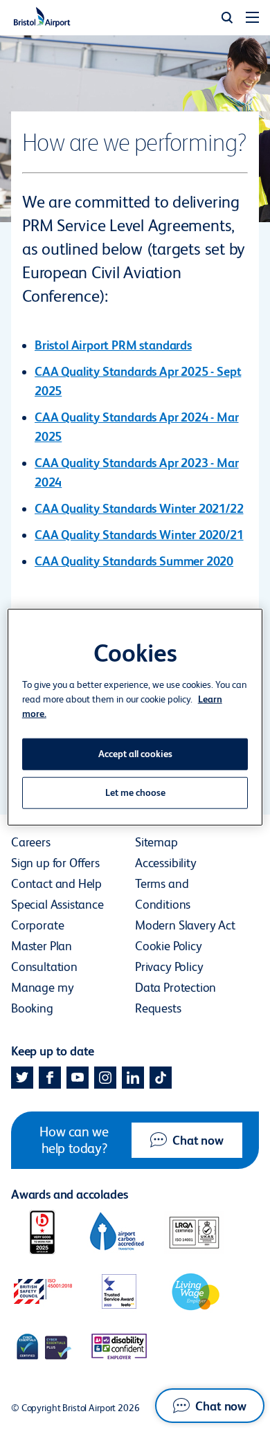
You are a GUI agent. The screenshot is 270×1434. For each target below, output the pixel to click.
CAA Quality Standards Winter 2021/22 (139, 508)
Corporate (37, 925)
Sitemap (156, 842)
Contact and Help (56, 883)
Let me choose (135, 792)
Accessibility (166, 862)
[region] (135, 717)
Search (227, 17)
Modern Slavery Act (185, 925)
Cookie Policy (168, 945)
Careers (31, 842)
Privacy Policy (169, 966)
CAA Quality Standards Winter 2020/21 (139, 534)
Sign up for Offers (55, 862)
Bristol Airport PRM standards (113, 345)
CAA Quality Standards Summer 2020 (134, 561)
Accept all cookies (135, 753)
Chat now (198, 1140)
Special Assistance (57, 904)
